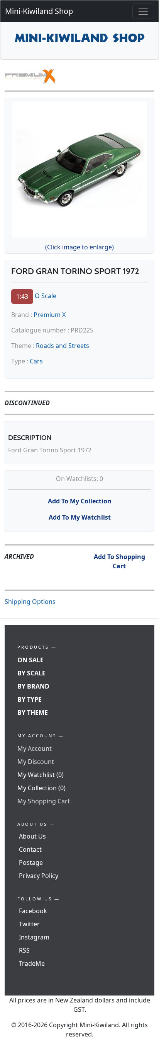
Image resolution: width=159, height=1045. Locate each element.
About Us (32, 836)
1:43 (22, 296)
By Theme (32, 712)
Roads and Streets (62, 345)
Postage (31, 862)
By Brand (33, 686)
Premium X (50, 314)
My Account (34, 748)
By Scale (31, 673)
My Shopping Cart (43, 801)
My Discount (35, 761)
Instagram (34, 937)
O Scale (45, 296)
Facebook (33, 911)
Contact (30, 849)
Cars (36, 361)
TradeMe (32, 963)
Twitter (29, 924)
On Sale (30, 660)
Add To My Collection (80, 501)
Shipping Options (30, 601)
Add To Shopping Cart (119, 561)
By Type (29, 699)
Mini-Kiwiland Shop (39, 11)
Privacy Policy (38, 875)
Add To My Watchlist (80, 517)
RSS (24, 950)
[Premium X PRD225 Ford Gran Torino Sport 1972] (79, 167)
